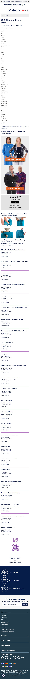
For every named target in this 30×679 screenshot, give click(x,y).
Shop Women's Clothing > (15, 159)
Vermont (3, 114)
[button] (2, 10)
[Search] (3, 15)
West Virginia (4, 120)
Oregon (2, 99)
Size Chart (3, 627)
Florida (2, 46)
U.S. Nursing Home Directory (7, 28)
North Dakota (4, 93)
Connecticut (3, 41)
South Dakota (4, 107)
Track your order (5, 622)
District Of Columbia (5, 45)
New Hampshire (4, 84)
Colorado (3, 39)
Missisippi (3, 75)
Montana (3, 78)
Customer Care (5, 612)
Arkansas (3, 35)
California (3, 37)
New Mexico (3, 88)
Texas (2, 110)
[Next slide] (28, 2)
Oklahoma (3, 97)
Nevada (2, 82)
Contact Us (4, 617)
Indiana (2, 56)
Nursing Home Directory (7, 629)
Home (2, 25)
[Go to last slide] (2, 2)
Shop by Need (5, 645)
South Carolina (4, 105)
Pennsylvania (4, 101)
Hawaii (2, 50)
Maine (2, 65)
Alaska (2, 31)
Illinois (2, 54)
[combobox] (15, 15)
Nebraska (3, 80)
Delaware (3, 43)
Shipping (3, 620)
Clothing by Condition (8, 650)
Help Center (4, 615)
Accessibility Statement (7, 631)
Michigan (3, 71)
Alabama (3, 30)
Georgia (2, 48)
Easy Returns (4, 624)
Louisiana (3, 63)
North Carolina (4, 92)
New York (3, 90)
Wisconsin (3, 122)
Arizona (2, 33)
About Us (4, 636)
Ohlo (2, 95)
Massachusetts (4, 69)
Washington (3, 118)
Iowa (2, 58)
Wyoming (3, 124)
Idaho (2, 52)
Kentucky (3, 61)
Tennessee (3, 109)
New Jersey (3, 86)
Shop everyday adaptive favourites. (15, 5)
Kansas (2, 60)
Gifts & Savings (6, 640)
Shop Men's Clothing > (15, 188)
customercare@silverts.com (15, 563)
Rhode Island (4, 103)
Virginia (2, 116)
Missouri (3, 77)
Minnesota (3, 73)
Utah (2, 112)
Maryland (3, 67)
